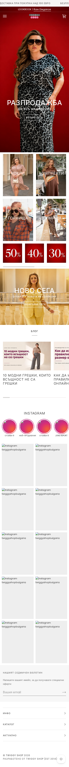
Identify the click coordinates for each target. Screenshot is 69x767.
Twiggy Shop (14, 755)
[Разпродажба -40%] (34, 253)
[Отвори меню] (8, 16)
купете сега (34, 117)
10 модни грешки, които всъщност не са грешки (27, 379)
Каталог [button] (8, 724)
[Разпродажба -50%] (12, 253)
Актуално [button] (10, 735)
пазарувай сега (34, 304)
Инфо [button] (6, 713)
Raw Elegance (42, 9)
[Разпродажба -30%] (56, 253)
